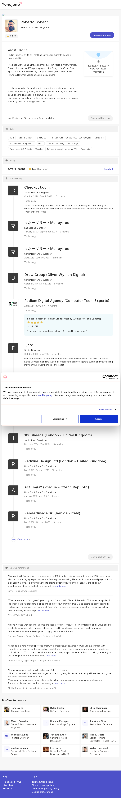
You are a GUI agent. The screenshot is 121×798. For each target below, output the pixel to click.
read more (60, 586)
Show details (105, 409)
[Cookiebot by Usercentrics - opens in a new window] (105, 377)
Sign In (103, 65)
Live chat (8, 785)
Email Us (7, 788)
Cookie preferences (42, 791)
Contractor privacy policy (45, 788)
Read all (108, 169)
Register (92, 65)
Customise (58, 419)
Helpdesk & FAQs (12, 781)
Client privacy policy (43, 785)
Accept (98, 419)
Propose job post (102, 35)
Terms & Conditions (42, 781)
